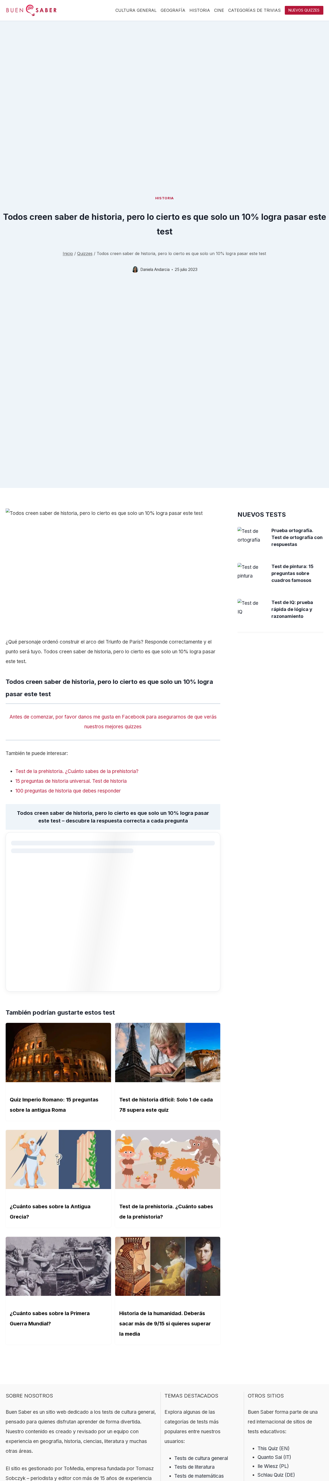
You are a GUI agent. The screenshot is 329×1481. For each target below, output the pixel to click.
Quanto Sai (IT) (274, 1457)
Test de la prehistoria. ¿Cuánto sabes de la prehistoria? (166, 1211)
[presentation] (250, 535)
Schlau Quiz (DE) (276, 1475)
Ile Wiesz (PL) (273, 1466)
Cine (219, 10)
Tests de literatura (194, 1467)
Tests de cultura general (201, 1458)
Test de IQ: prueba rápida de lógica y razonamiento (292, 609)
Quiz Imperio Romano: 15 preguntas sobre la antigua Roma (54, 1105)
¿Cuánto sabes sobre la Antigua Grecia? (50, 1211)
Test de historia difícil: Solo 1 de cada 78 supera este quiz (166, 1105)
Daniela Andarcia (155, 269)
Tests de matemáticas (199, 1476)
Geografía (173, 10)
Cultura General (136, 10)
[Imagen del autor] (135, 269)
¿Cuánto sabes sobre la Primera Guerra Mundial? (50, 1318)
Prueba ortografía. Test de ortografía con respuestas (297, 537)
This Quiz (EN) (274, 1448)
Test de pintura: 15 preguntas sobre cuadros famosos (292, 573)
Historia (199, 10)
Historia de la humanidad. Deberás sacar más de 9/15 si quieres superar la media (165, 1323)
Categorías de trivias (254, 10)
